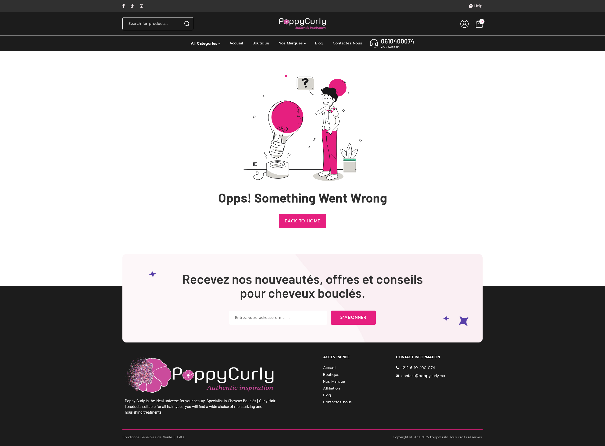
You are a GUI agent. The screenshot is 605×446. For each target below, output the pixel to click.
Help (478, 6)
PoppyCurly (439, 437)
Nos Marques (291, 43)
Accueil (236, 43)
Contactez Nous (347, 43)
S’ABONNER (353, 317)
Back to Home (302, 221)
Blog (319, 43)
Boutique (260, 43)
